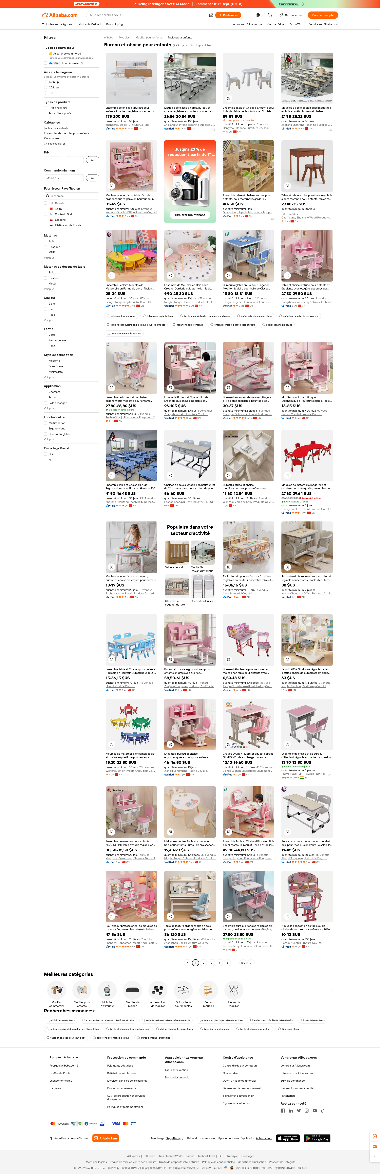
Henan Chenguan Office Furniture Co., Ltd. (307, 593)
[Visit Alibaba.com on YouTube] (314, 1110)
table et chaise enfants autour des (129, 1029)
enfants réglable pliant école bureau (234, 324)
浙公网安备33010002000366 (254, 1168)
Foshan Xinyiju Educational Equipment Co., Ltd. (131, 417)
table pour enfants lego (160, 316)
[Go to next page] (251, 962)
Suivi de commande (293, 1080)
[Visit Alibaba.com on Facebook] (283, 1110)
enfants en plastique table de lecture (222, 1020)
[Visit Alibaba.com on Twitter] (298, 1110)
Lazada (190, 1156)
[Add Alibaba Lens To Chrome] (105, 1138)
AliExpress (133, 1156)
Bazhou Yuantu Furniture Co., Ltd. (301, 414)
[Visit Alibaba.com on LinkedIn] (291, 1110)
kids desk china (290, 1029)
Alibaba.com (264, 1138)
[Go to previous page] (187, 962)
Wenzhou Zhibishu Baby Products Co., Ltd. (248, 501)
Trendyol (232, 1156)
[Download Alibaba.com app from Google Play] (317, 1138)
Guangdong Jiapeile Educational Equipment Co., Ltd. (248, 212)
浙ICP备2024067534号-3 (291, 1168)
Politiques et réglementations (125, 1106)
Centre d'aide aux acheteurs (240, 1065)
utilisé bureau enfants (62, 1020)
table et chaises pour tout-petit (68, 1037)
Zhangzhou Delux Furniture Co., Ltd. (127, 124)
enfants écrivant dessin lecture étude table (74, 1029)
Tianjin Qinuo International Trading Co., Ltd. (248, 686)
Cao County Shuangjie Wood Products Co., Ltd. (307, 217)
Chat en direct (231, 1073)
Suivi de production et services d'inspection (126, 1097)
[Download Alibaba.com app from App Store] (288, 1138)
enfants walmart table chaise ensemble (168, 1020)
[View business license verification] (226, 1168)
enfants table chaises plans (256, 316)
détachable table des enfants (176, 1029)
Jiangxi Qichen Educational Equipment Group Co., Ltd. (248, 770)
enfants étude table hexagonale (300, 316)
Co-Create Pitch (59, 1073)
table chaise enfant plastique (113, 1037)
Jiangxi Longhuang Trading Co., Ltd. (186, 770)
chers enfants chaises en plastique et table (110, 1020)
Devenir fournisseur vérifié (297, 1088)
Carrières (55, 1088)
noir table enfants (315, 1020)
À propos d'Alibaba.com (64, 1057)
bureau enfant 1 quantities (155, 1037)
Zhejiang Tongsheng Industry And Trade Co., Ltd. (190, 686)
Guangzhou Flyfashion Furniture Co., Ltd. (306, 509)
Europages (247, 1156)
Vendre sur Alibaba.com (295, 1065)
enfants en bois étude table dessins (274, 1020)
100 (243, 962)
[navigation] (71, 500)
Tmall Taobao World (170, 1156)
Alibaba (108, 37)
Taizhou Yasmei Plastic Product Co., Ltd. (130, 593)
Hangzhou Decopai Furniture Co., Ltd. (246, 127)
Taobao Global (206, 1156)
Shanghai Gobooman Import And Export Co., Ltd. (248, 414)
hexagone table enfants (190, 324)
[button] (211, 15)
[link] (375, 1136)
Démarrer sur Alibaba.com (297, 1073)
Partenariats (288, 1095)
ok (92, 160)
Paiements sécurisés (120, 1065)
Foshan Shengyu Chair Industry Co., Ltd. (188, 501)
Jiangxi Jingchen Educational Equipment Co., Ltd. (248, 302)
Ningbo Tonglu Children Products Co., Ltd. (190, 302)
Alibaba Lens (67, 1138)
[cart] (271, 15)
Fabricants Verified (176, 1069)
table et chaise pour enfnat (255, 1029)
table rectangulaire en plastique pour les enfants (138, 324)
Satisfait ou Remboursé (121, 1073)
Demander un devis (177, 1077)
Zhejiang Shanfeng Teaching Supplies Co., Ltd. (190, 124)
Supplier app (174, 1138)
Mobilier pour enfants (149, 37)
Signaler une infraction (237, 1103)
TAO (220, 1156)
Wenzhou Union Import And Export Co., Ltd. (131, 770)
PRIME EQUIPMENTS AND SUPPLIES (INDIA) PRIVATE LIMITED (307, 773)
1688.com (149, 1156)
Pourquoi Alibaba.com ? (63, 1065)
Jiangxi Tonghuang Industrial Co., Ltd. (128, 302)
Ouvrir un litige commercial (239, 1080)
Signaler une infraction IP (238, 1095)
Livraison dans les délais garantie (127, 1080)
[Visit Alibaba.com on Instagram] (306, 1110)
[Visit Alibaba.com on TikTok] (322, 1110)
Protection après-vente (121, 1088)
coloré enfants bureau (123, 316)
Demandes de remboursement (242, 1088)
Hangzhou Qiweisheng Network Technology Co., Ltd (307, 302)
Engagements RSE (60, 1080)
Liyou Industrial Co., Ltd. (237, 593)
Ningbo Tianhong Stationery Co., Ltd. (303, 686)
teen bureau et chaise (216, 1029)
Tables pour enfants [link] (180, 37)
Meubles (124, 37)
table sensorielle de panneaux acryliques (207, 316)
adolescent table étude (279, 324)
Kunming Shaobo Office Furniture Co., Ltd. (131, 212)
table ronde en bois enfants (126, 333)
